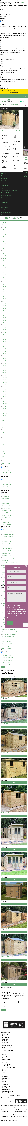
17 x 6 (4, 270)
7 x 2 (3, 432)
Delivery (23, 103)
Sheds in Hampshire (6, 1089)
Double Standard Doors (8, 546)
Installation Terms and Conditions (10, 1065)
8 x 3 (3, 425)
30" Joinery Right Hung (8, 550)
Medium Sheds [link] (16, 157)
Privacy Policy (5, 1072)
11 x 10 (4, 351)
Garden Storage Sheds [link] (15, 136)
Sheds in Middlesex (6, 1092)
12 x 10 (4, 353)
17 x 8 (4, 317)
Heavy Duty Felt (6, 498)
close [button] (3, 666)
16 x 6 (4, 267)
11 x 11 (4, 375)
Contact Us (18, 103)
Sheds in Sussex (6, 1081)
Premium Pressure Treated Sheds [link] (6, 162)
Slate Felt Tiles (6, 522)
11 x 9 (4, 327)
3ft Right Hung (6, 543)
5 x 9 (3, 458)
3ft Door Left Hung (7, 541)
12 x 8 (4, 306)
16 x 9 (4, 339)
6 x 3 (3, 420)
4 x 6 (3, 439)
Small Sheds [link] (16, 153)
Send (10, 623)
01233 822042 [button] (14, 104)
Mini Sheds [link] (16, 145)
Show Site (24, 101)
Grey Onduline (6, 512)
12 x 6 (4, 258)
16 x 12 (4, 408)
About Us (4, 1054)
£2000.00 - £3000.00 (7, 660)
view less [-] (9, 463)
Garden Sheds (4, 108)
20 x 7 (4, 301)
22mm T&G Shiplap (7, 486)
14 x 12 (4, 403)
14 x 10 (4, 358)
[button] (17, 96)
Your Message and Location (15, 593)
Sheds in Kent (5, 1076)
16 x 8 (4, 315)
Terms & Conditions (6, 1064)
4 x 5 (3, 437)
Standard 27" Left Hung (8, 534)
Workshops (4, 1035)
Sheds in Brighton (6, 1084)
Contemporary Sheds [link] (16, 164)
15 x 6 (4, 265)
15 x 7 (4, 289)
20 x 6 (4, 277)
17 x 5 (4, 246)
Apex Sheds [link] (5, 135)
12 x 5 (4, 234)
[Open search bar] (10, 96)
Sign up (3, 1009)
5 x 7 (3, 453)
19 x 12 (4, 415)
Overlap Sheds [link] (6, 153)
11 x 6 (4, 255)
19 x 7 (4, 298)
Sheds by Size (5, 1042)
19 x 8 (4, 322)
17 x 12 (4, 411)
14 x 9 (4, 334)
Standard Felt (6, 496)
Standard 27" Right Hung (8, 531)
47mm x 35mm (6, 470)
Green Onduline (6, 510)
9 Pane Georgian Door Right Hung (10, 558)
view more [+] (4, 463)
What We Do (15, 100)
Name (9, 571)
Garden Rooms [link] (15, 169)
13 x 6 (4, 260)
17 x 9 (4, 341)
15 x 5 (4, 241)
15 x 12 (4, 406)
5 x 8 (3, 456)
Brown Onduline (6, 508)
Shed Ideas (20, 98)
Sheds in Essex (5, 1079)
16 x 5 (4, 243)
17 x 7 (4, 294)
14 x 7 (4, 286)
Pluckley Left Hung (7, 555)
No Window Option (7, 646)
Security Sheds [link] (15, 149)
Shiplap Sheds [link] (5, 157)
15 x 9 (4, 337)
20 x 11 (4, 396)
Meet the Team (5, 1061)
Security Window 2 (7, 641)
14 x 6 (4, 263)
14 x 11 (4, 382)
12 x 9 (4, 329)
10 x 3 (4, 430)
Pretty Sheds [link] (16, 141)
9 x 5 (4, 227)
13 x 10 (4, 356)
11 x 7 (4, 279)
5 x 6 (3, 451)
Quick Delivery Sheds (7, 1047)
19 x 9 (4, 346)
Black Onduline (6, 503)
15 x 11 (4, 384)
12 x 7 (4, 282)
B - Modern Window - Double (9, 629)
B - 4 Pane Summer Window (9, 636)
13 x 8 (4, 308)
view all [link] (18, 131)
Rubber (4, 501)
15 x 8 (4, 313)
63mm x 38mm (6, 472)
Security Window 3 (7, 643)
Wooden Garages (6, 1040)
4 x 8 (3, 444)
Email (9, 576)
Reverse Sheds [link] (6, 146)
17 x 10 (4, 365)
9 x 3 (3, 427)
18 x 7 (4, 296)
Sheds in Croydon (6, 1086)
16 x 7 (4, 291)
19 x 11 (4, 394)
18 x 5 (4, 248)
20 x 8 (4, 325)
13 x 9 (4, 332)
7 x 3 (3, 422)
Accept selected (4, 88)
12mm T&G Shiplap (7, 482)
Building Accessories (7, 1045)
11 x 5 (4, 232)
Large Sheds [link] (16, 160)
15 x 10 (4, 360)
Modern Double (6, 560)
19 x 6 (4, 274)
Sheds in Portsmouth (7, 1087)
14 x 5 (4, 239)
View (14, 700)
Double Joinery (6, 553)
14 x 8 (4, 310)
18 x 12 (4, 413)
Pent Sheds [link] (5, 139)
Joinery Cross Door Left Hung (9, 562)
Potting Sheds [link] (6, 149)
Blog (3, 1069)
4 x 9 (3, 446)
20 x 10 (4, 372)
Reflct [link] (16, 1095)
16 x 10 (4, 363)
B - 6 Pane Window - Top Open (9, 631)
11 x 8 (4, 303)
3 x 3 (3, 434)
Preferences (7, 3)
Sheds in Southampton (7, 1091)
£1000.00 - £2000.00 (7, 657)
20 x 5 (4, 253)
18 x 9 (4, 344)
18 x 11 (4, 391)
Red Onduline (6, 505)
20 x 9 (4, 348)
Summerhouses (5, 1037)
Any (3, 468)
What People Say (17, 101)
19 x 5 (4, 251)
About (25, 98)
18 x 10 (4, 368)
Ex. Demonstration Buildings (8, 1050)
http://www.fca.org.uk (19, 1117)
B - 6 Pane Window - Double (9, 634)
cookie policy (23, 2)
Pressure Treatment (7, 1059)
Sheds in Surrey (5, 1083)
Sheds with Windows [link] (5, 167)
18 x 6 (4, 272)
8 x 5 (4, 224)
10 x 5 (4, 229)
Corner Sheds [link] (5, 142)
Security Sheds (5, 1039)
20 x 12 (4, 418)
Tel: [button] (5, 995)
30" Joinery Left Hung (7, 548)
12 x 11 (4, 377)
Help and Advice (23, 100)
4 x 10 (4, 449)
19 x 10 (4, 370)
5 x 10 (4, 461)
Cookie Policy (5, 1070)
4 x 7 (3, 442)
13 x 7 (4, 284)
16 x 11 (4, 387)
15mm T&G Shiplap (7, 484)
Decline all (12, 3)
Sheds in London (6, 1078)
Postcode (10, 582)
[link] (24, 95)
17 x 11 (4, 389)
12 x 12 (4, 399)
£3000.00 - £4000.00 (7, 662)
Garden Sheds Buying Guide (8, 1067)
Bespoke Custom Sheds (7, 1044)
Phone (9, 587)
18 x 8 (4, 320)
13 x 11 (4, 379)
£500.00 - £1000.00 (7, 655)
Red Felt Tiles (5, 520)
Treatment (4, 1048)
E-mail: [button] (17, 995)
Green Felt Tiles (6, 517)
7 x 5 (4, 222)
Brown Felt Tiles (6, 515)
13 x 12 (4, 401)
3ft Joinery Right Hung (7, 536)
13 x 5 (4, 236)
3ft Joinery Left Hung (7, 539)
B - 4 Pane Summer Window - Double (11, 639)
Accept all (2, 3)
